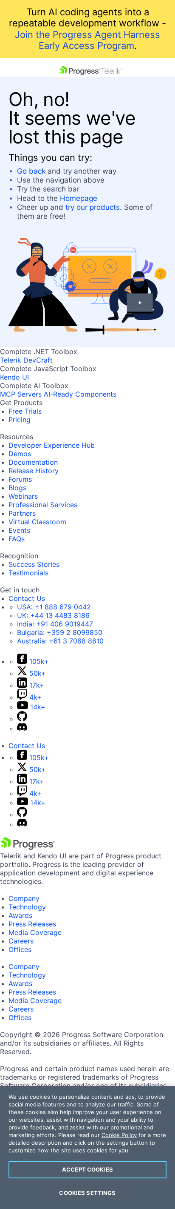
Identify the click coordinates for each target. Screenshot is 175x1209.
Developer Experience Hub (51, 445)
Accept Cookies (87, 1169)
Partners (22, 513)
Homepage (78, 198)
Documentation (33, 462)
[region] (87, 1147)
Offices (19, 949)
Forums (20, 479)
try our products (92, 207)
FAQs (16, 538)
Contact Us (26, 598)
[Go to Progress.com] (27, 847)
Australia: (60, 641)
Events (19, 530)
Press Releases (32, 924)
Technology (27, 907)
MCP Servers (21, 394)
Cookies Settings (87, 1192)
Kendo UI (14, 377)
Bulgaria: (59, 632)
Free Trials (25, 411)
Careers (21, 941)
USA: (54, 607)
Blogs (17, 487)
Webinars (23, 496)
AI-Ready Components (80, 394)
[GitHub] (22, 719)
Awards (20, 915)
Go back (31, 171)
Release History (33, 470)
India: (55, 624)
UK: (53, 615)
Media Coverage (35, 932)
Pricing (19, 419)
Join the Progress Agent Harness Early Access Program (87, 40)
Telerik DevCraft (26, 360)
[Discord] (22, 728)
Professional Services (42, 504)
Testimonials (28, 573)
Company (24, 898)
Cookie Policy (119, 1135)
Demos (19, 453)
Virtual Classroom (37, 521)
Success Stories (33, 564)
